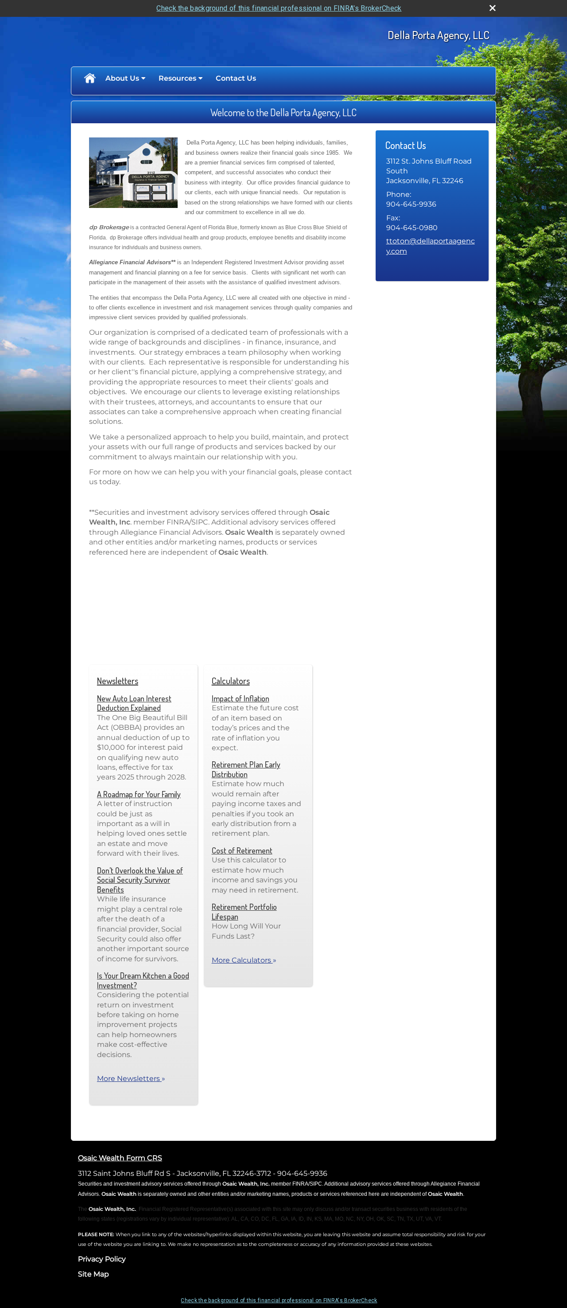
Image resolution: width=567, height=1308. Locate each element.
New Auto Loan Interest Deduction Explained (134, 703)
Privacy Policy (102, 1259)
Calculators (231, 680)
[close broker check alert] (492, 8)
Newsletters (117, 680)
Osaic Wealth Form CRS (120, 1158)
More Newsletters (131, 1078)
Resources (177, 78)
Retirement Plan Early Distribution (246, 769)
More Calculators (244, 960)
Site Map (93, 1274)
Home (89, 78)
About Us (122, 78)
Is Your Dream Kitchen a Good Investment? (143, 980)
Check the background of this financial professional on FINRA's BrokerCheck (278, 8)
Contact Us (236, 78)
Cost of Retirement (242, 850)
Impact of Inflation (240, 698)
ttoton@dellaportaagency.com (430, 246)
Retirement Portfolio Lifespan (244, 911)
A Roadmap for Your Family (139, 794)
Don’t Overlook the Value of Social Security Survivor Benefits (140, 879)
